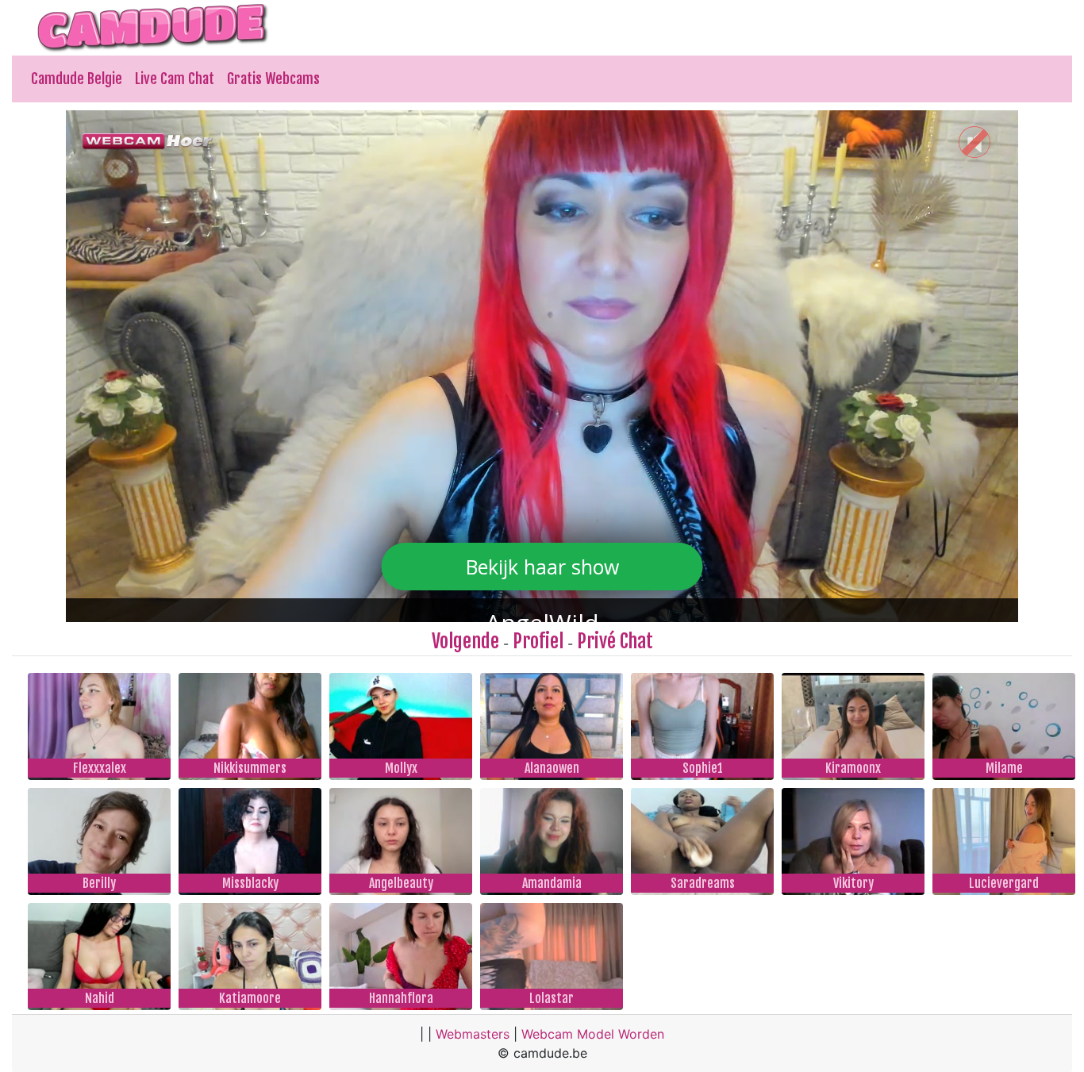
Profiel (538, 641)
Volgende (465, 641)
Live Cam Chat (174, 78)
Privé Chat (615, 641)
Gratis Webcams (273, 78)
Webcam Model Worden (592, 1034)
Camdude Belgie (76, 78)
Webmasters (472, 1034)
